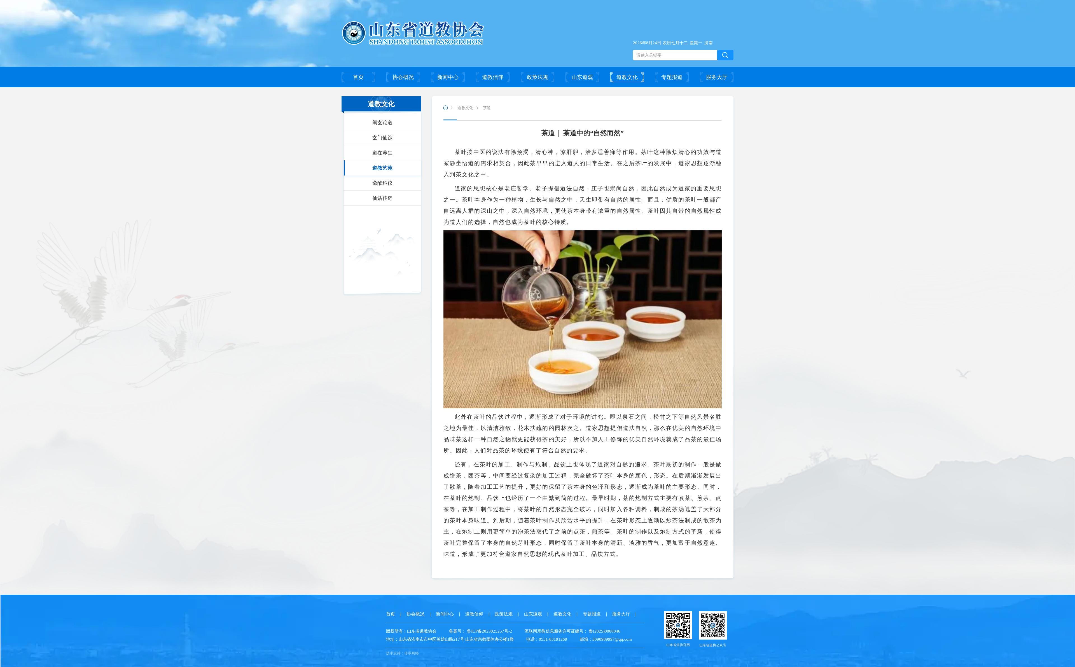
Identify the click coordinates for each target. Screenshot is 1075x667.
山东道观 (582, 77)
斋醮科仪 (382, 183)
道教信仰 (492, 77)
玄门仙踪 (382, 138)
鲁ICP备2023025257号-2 (489, 631)
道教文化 (627, 77)
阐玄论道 (382, 122)
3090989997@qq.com (612, 639)
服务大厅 (716, 77)
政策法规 (537, 77)
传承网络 (411, 653)
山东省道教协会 (421, 631)
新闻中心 (448, 77)
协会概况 (403, 77)
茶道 (487, 108)
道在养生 (382, 153)
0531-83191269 (553, 639)
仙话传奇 (382, 198)
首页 (358, 77)
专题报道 (672, 77)
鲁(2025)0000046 (604, 631)
